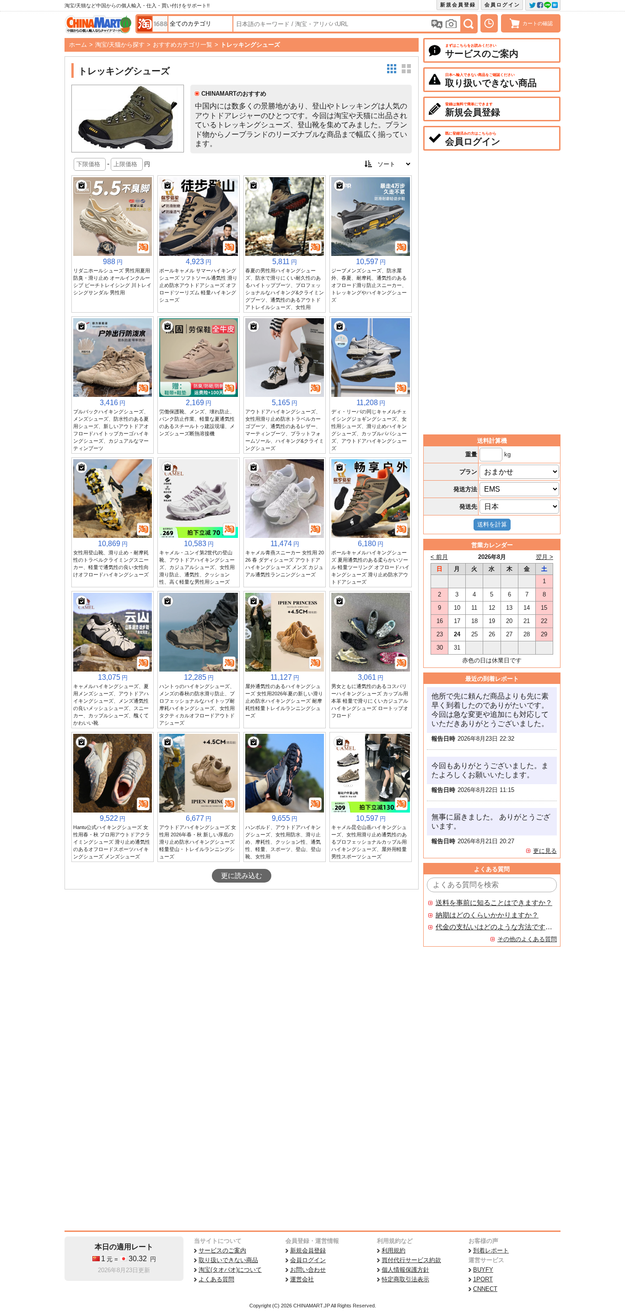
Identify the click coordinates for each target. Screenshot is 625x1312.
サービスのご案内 (222, 1250)
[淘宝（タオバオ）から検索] (144, 24)
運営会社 (302, 1279)
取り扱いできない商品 (228, 1260)
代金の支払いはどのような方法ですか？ (494, 927)
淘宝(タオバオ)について (230, 1269)
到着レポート (491, 1250)
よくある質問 (216, 1279)
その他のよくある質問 (527, 939)
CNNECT (485, 1288)
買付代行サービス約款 (411, 1260)
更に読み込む (241, 875)
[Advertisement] (242, 958)
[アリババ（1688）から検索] (160, 24)
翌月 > (544, 556)
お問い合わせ (308, 1269)
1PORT (483, 1279)
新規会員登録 (458, 4)
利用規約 (393, 1250)
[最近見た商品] (489, 23)
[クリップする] (81, 185)
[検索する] (468, 23)
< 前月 (439, 556)
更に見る (545, 850)
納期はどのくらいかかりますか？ (487, 915)
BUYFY (483, 1269)
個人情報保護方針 (405, 1269)
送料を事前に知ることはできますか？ (494, 902)
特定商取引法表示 (405, 1279)
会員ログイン (502, 4)
